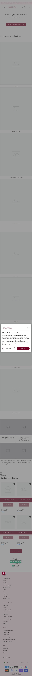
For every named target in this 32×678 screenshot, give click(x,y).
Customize (8, 348)
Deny (28, 327)
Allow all (23, 348)
